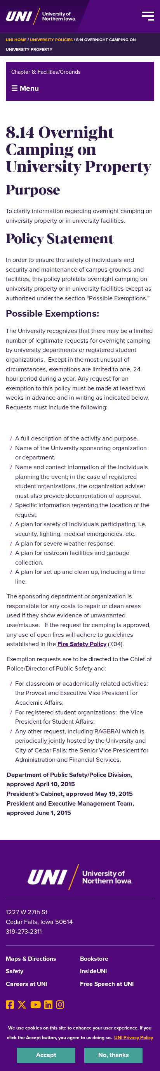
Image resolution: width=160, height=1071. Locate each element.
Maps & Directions (31, 959)
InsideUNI (93, 971)
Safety (14, 971)
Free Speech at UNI (107, 984)
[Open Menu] (148, 16)
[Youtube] (35, 1005)
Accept (46, 1055)
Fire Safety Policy (81, 644)
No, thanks (113, 1055)
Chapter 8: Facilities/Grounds (46, 72)
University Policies (51, 40)
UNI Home (16, 40)
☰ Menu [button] (25, 88)
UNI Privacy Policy (133, 1037)
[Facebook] (10, 1005)
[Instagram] (60, 1005)
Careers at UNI (26, 984)
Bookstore (94, 959)
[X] (22, 1005)
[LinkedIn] (48, 1005)
